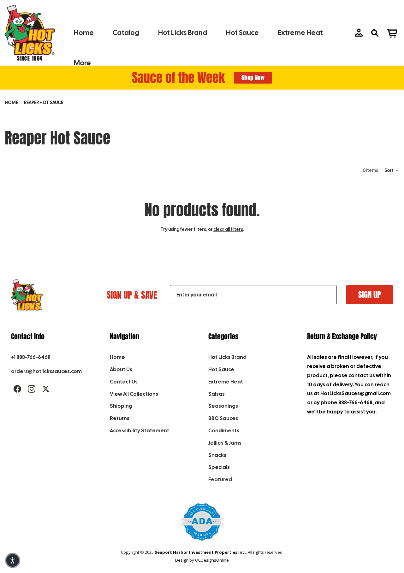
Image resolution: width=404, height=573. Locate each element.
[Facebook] (17, 389)
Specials (219, 467)
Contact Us (124, 381)
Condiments (223, 430)
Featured (220, 479)
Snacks (217, 455)
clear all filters (228, 229)
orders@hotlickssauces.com (46, 371)
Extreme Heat (225, 381)
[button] (391, 170)
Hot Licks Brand (227, 357)
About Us (121, 369)
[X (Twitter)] (45, 389)
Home (11, 102)
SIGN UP (369, 295)
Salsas (216, 394)
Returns (119, 418)
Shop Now (252, 77)
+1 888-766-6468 (30, 357)
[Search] (375, 33)
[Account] (359, 33)
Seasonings (223, 406)
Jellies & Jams (224, 443)
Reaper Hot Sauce (43, 102)
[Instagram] (31, 389)
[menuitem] (82, 63)
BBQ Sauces (223, 418)
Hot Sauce (221, 369)
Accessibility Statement (139, 430)
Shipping (121, 406)
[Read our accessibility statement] (202, 525)
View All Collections (134, 394)
